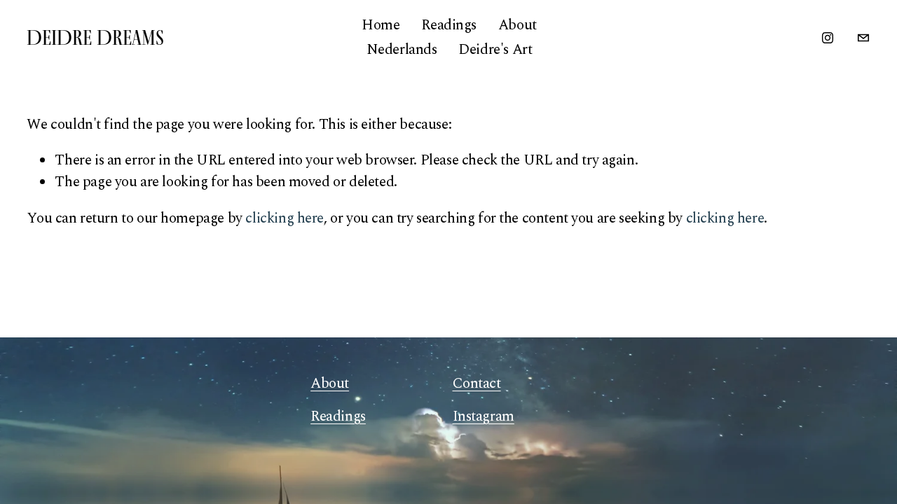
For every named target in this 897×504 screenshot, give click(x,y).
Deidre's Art (495, 49)
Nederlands (402, 49)
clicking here (284, 218)
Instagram (483, 417)
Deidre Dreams (95, 37)
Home (380, 25)
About (517, 25)
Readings (449, 25)
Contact (477, 384)
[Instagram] (828, 38)
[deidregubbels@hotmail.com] (863, 38)
